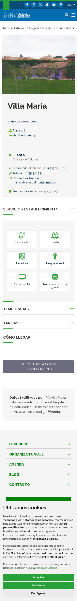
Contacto (19, 484)
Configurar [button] (38, 593)
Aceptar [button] (38, 577)
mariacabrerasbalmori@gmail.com (35, 182)
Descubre (18, 444)
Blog (14, 474)
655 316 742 (35, 173)
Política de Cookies (46, 567)
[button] (71, 4)
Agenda (16, 464)
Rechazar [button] (38, 585)
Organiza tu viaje (26, 454)
